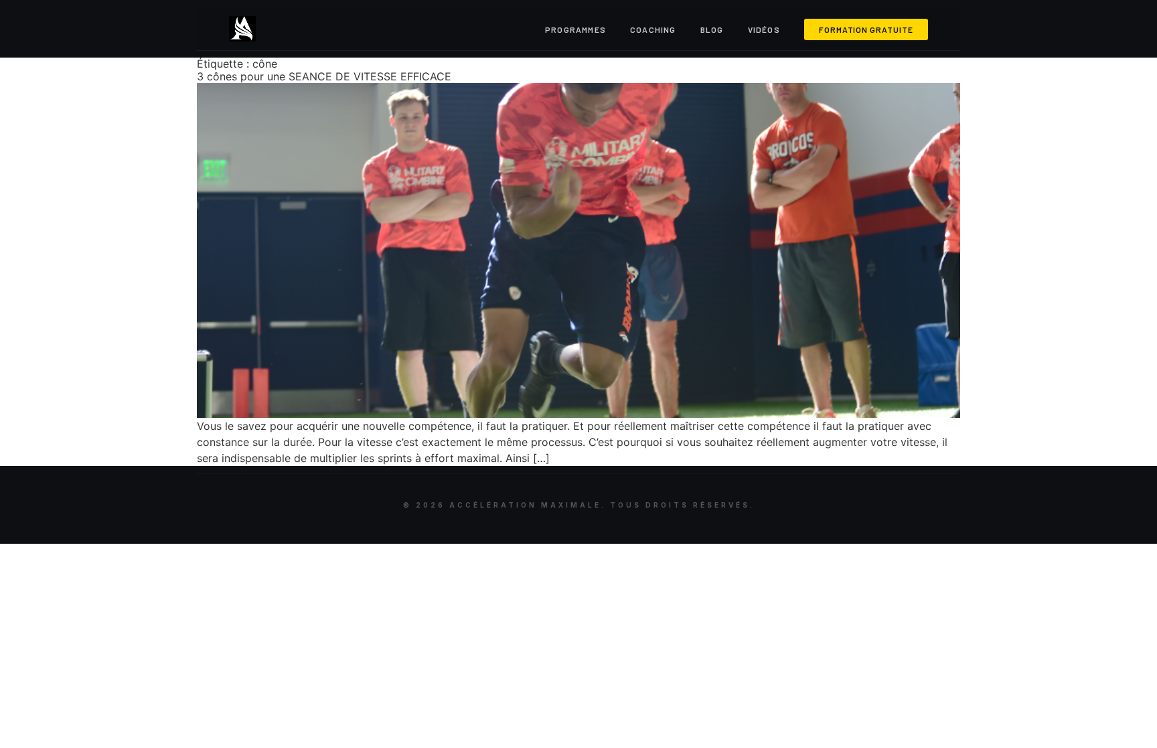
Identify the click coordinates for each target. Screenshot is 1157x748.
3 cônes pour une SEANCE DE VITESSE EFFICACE (324, 76)
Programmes (575, 29)
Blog (712, 29)
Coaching (653, 29)
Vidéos (764, 29)
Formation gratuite (866, 29)
